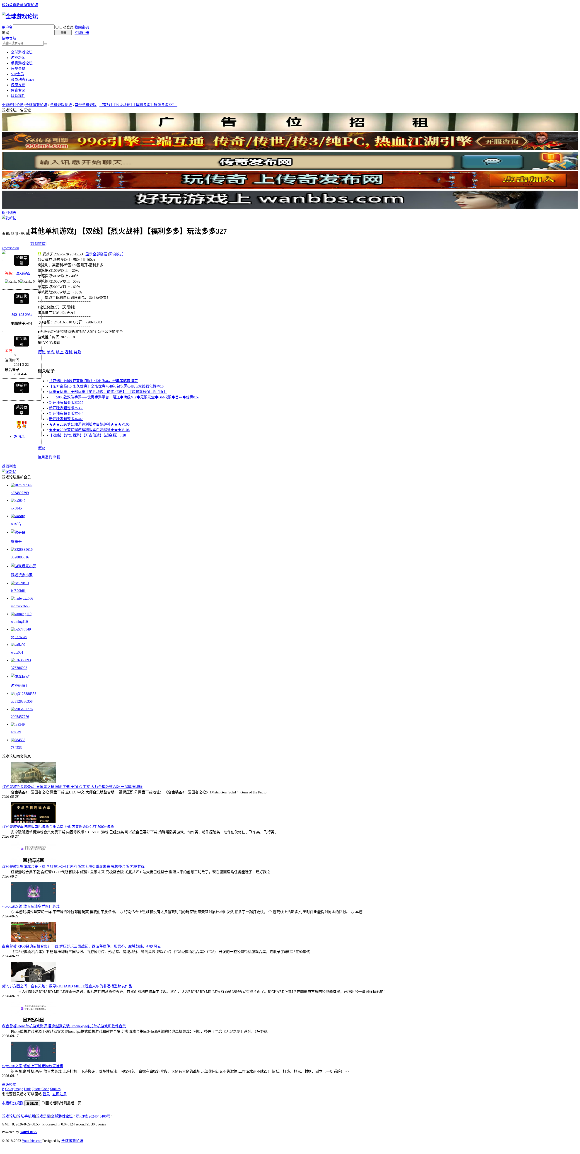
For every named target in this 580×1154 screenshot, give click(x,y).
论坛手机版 (26, 1116)
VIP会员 (17, 74)
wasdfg (16, 524)
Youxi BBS (28, 1132)
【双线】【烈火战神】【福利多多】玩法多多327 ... (138, 105)
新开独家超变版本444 (66, 413)
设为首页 (9, 5)
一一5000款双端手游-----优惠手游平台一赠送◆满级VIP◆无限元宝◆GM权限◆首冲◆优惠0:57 (124, 397)
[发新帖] (9, 218)
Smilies (55, 1089)
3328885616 (20, 557)
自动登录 (66, 27)
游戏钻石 (23, 273)
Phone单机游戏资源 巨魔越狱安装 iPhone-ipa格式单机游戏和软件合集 (71, 1026)
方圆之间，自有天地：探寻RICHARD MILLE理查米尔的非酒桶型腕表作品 (72, 986)
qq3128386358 (22, 701)
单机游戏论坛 (61, 105)
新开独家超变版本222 (66, 403)
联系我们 (18, 96)
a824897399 (20, 493)
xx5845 (16, 508)
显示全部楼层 (96, 254)
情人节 (7, 986)
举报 (56, 457)
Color (9, 1089)
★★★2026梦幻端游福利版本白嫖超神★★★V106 (89, 430)
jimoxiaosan (10, 248)
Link (27, 1089)
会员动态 (22, 79)
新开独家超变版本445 (66, 419)
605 (21, 315)
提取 (41, 352)
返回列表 (9, 213)
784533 (16, 747)
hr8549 (16, 732)
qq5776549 (19, 637)
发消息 (19, 437)
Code (45, 1089)
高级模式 (9, 1084)
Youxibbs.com (32, 1141)
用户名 (7, 27)
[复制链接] (38, 244)
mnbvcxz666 (20, 606)
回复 (41, 448)
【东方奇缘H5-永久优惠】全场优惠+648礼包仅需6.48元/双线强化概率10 (106, 386)
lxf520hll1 (18, 591)
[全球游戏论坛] (20, 16)
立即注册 (82, 33)
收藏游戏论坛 (27, 5)
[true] (45, 44)
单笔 (50, 352)
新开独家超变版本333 (66, 408)
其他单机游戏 (86, 105)
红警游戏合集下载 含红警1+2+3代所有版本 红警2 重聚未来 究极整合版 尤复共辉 (80, 866)
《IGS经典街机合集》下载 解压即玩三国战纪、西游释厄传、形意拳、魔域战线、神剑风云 (88, 946)
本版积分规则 (13, 1103)
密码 (5, 33)
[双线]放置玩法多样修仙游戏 (37, 906)
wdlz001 (17, 652)
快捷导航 (9, 38)
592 (14, 315)
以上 (59, 352)
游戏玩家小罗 (22, 575)
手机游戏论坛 (22, 63)
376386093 (19, 668)
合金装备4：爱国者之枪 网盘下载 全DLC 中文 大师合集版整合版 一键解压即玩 (79, 787)
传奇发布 (18, 85)
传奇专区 (18, 90)
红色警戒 (9, 787)
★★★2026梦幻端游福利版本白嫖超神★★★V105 (89, 424)
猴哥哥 (16, 541)
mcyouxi (8, 906)
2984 (28, 315)
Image (18, 1089)
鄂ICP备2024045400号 (93, 1116)
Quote (36, 1089)
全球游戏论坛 (22, 52)
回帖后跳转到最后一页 (63, 1103)
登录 (46, 1094)
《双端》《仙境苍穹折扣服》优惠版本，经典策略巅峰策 (93, 381)
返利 (68, 352)
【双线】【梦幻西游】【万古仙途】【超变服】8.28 (87, 435)
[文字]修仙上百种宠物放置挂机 (38, 1066)
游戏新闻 (18, 58)
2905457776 (20, 717)
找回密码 (82, 27)
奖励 (77, 352)
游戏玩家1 (19, 686)
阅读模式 (116, 254)
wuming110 (19, 621)
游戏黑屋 (43, 1116)
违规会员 (18, 68)
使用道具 (45, 457)
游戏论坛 (9, 1116)
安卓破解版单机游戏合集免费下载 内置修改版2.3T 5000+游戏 (65, 827)
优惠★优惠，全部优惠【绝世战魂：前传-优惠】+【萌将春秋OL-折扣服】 (108, 392)
